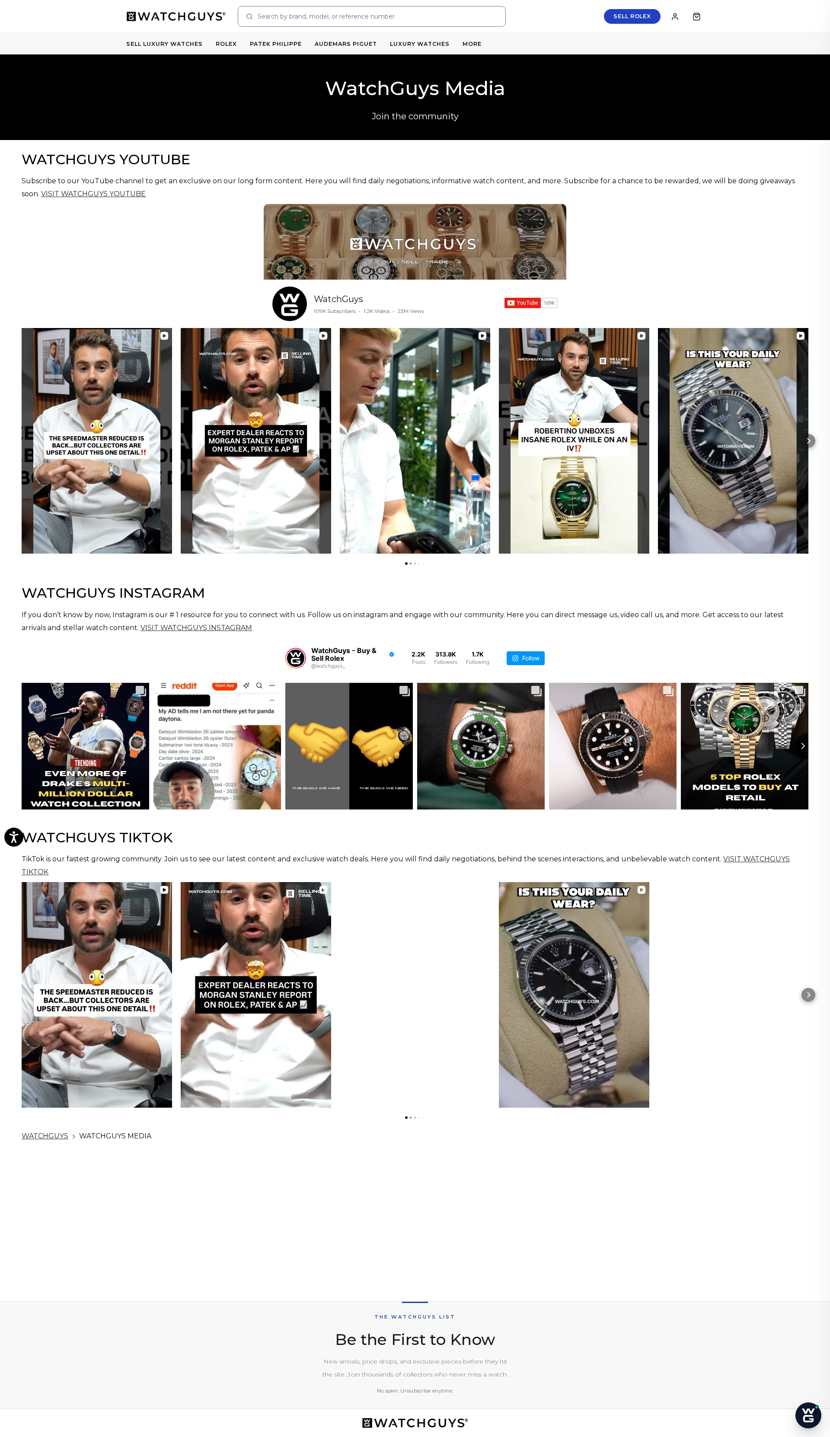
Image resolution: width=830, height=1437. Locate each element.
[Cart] (696, 16)
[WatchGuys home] (176, 16)
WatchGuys (338, 299)
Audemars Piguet (346, 44)
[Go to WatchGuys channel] (289, 304)
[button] (22, 441)
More (472, 44)
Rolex (226, 44)
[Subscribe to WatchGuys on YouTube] (531, 303)
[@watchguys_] (295, 658)
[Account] (674, 16)
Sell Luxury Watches (164, 44)
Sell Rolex (632, 16)
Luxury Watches (420, 44)
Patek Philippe (276, 44)
